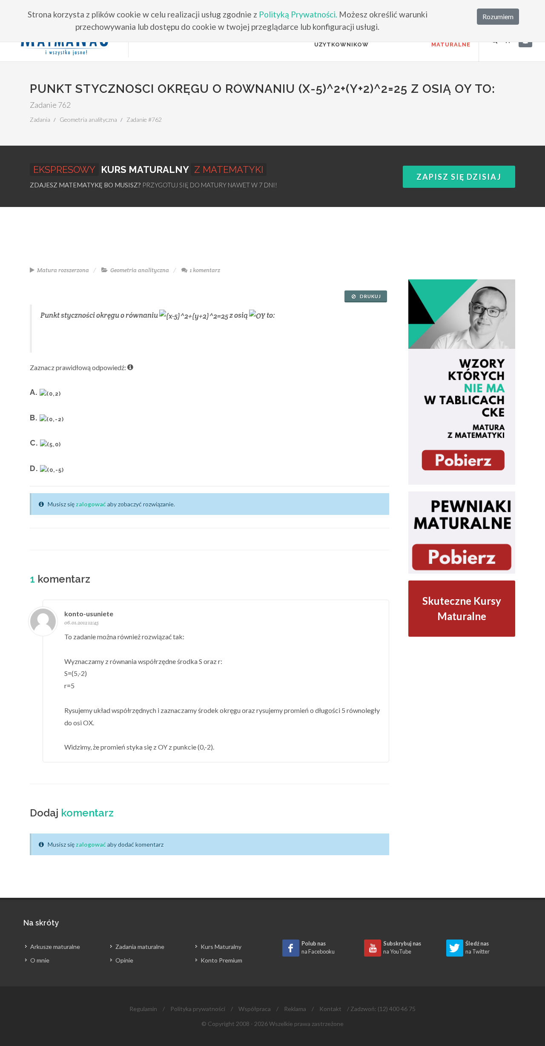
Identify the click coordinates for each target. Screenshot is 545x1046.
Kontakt (330, 1008)
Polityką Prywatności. (298, 14)
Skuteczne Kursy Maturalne (461, 608)
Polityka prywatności (197, 1008)
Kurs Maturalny (221, 946)
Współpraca (254, 1008)
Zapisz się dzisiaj (459, 176)
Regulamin (143, 1008)
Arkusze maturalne (55, 946)
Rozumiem (497, 16)
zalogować (91, 504)
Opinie (124, 960)
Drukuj (370, 296)
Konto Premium (221, 960)
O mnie (39, 960)
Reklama (295, 1008)
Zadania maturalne (139, 946)
